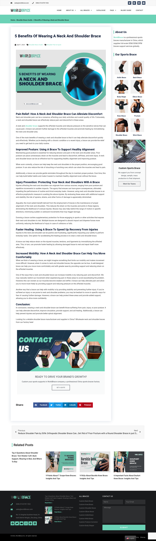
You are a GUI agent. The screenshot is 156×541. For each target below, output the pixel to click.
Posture (137, 116)
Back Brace (137, 78)
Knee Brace (121, 116)
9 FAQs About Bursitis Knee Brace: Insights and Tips (65, 518)
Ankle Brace (121, 78)
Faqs (112, 10)
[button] (41, 405)
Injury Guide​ (126, 10)
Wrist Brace (137, 135)
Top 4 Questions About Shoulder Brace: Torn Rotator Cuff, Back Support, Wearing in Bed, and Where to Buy (60, 498)
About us (70, 10)
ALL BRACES (85, 10)
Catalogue (100, 10)
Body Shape (121, 97)
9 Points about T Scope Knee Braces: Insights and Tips (63, 508)
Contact (139, 10)
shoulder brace (31, 126)
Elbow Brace (137, 97)
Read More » (49, 503)
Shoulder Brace (121, 135)
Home (59, 10)
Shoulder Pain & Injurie (54, 45)
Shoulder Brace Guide (24, 20)
